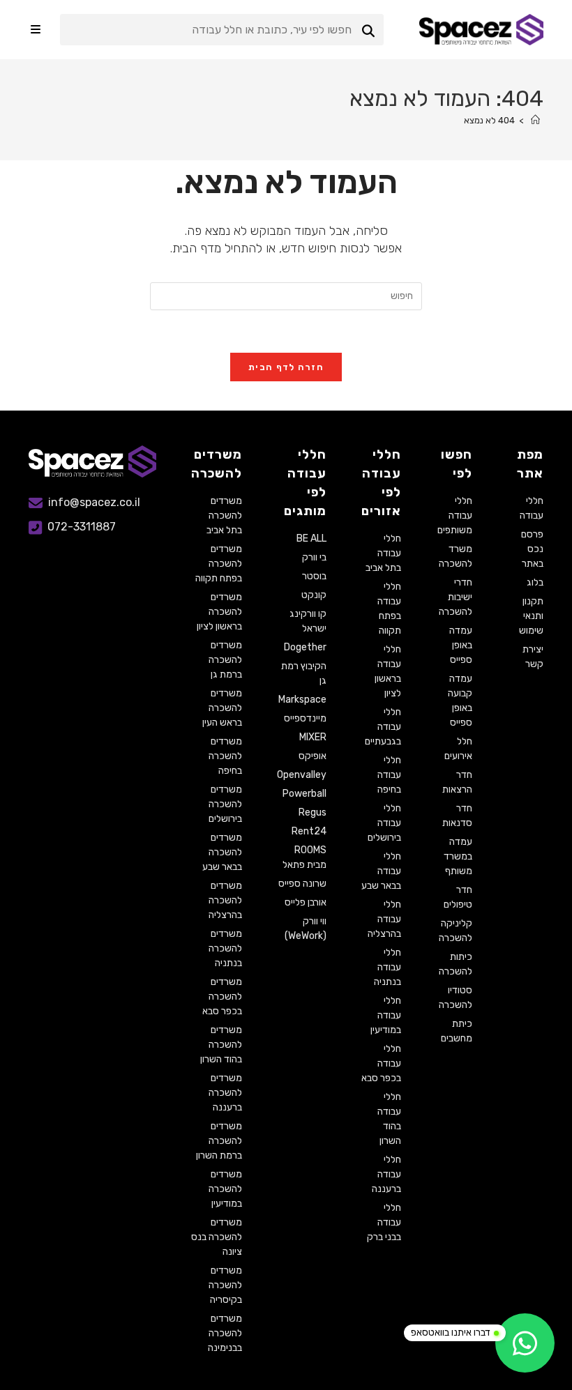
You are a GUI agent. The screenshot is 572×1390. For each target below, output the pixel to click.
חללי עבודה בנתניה (387, 967)
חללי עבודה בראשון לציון (388, 671)
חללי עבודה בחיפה (389, 774)
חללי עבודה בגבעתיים (383, 726)
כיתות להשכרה (455, 964)
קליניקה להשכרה (455, 930)
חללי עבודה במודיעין (385, 1015)
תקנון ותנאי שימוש (531, 615)
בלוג (535, 582)
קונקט (313, 595)
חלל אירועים (458, 748)
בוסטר (314, 576)
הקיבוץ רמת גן (303, 673)
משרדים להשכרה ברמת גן (225, 659)
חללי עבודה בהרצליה (384, 919)
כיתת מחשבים (456, 1031)
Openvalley (301, 775)
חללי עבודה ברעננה (386, 1174)
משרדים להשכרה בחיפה (225, 756)
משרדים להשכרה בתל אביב (224, 515)
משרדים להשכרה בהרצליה (225, 900)
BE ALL (311, 538)
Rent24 (309, 831)
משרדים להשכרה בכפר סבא (222, 996)
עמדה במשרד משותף (458, 856)
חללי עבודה (531, 508)
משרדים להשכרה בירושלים (225, 804)
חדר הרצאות (457, 782)
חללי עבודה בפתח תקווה (389, 608)
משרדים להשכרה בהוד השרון (221, 1044)
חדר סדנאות (457, 815)
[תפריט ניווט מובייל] (36, 29)
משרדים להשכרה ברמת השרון (219, 1140)
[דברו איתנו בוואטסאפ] (525, 1343)
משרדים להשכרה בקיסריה (225, 1285)
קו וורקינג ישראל (307, 621)
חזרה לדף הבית (286, 367)
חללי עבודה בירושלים (384, 822)
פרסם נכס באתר (532, 549)
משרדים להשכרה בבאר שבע (222, 852)
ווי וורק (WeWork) (305, 928)
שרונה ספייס (302, 883)
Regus (312, 812)
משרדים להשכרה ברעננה (225, 1092)
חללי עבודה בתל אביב (383, 553)
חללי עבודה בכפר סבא (381, 1063)
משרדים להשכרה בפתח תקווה (218, 563)
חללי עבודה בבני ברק (384, 1222)
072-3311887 (81, 526)
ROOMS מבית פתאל (304, 857)
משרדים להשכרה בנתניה (225, 948)
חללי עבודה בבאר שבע (381, 871)
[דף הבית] (535, 120)
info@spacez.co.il (94, 502)
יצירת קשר (532, 656)
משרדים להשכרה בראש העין (222, 707)
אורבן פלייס (305, 902)
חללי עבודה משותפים (454, 515)
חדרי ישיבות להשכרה (455, 597)
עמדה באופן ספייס (460, 645)
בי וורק (314, 557)
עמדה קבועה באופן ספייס (460, 700)
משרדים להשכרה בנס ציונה (216, 1237)
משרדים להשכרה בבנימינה (225, 1333)
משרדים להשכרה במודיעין (225, 1188)
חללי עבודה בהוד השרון (389, 1119)
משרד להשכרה (455, 556)
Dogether (305, 647)
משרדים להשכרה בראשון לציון (219, 611)
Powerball (304, 794)
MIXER (312, 737)
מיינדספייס (305, 718)
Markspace (302, 699)
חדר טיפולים (458, 897)
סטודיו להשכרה (455, 997)
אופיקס (312, 756)
